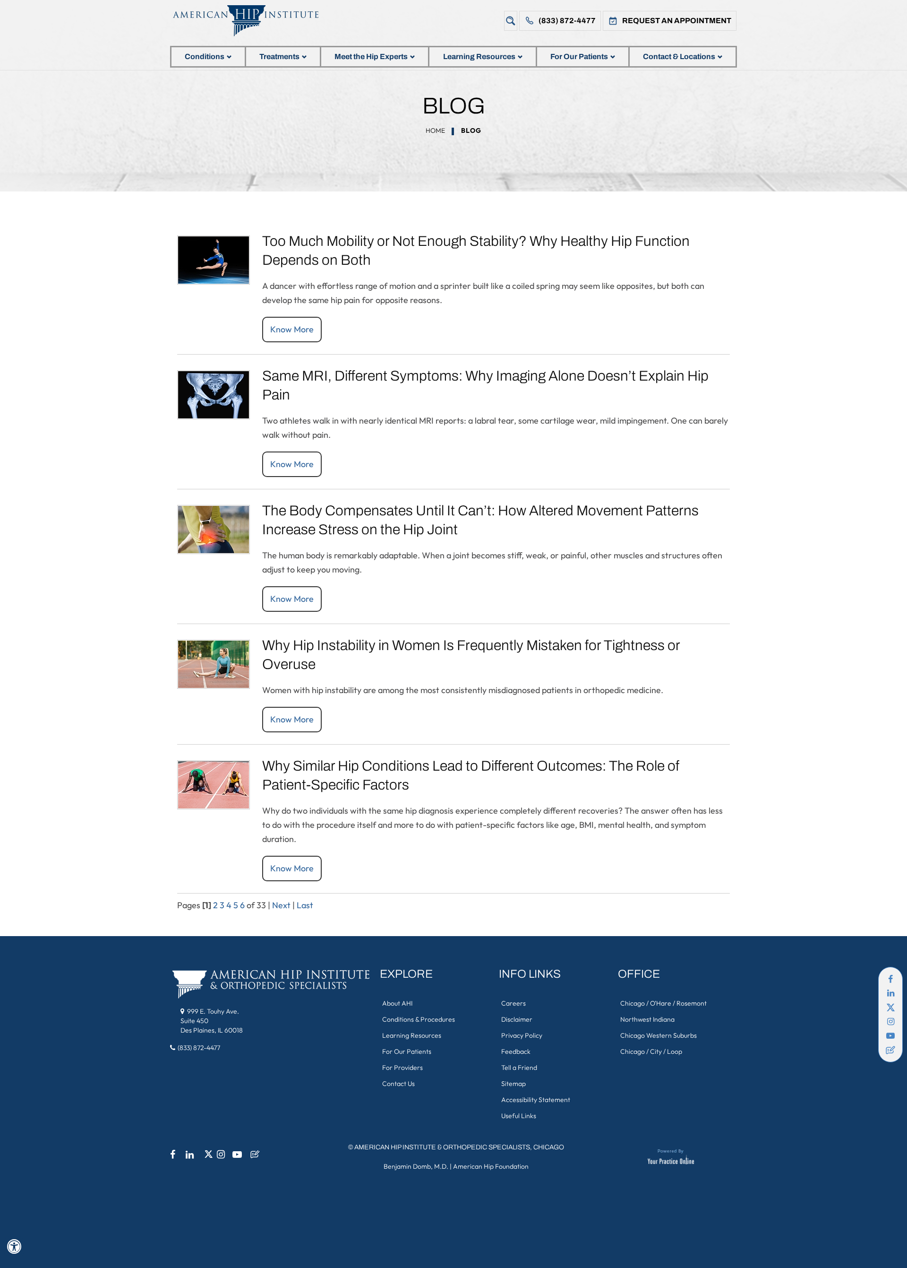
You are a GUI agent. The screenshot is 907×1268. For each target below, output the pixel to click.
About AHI (397, 1003)
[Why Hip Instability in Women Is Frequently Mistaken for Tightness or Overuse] (213, 663)
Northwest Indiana (647, 1019)
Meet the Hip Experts (371, 56)
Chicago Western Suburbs (658, 1035)
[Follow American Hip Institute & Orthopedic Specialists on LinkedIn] (890, 993)
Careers (513, 1003)
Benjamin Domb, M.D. (416, 1166)
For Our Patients (579, 56)
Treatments (279, 56)
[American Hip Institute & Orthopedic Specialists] (252, 20)
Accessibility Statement (535, 1099)
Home (435, 130)
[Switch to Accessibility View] (14, 1247)
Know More (292, 329)
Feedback (516, 1051)
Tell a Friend (519, 1067)
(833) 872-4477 (567, 21)
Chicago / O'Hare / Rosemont (663, 1003)
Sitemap (513, 1083)
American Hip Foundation (491, 1166)
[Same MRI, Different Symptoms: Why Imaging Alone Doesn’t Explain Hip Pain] (213, 393)
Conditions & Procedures (418, 1019)
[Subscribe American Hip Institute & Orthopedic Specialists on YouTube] (890, 1036)
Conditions (204, 56)
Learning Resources (479, 56)
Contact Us (398, 1083)
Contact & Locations (679, 56)
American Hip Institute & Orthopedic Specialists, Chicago (459, 1147)
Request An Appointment (676, 21)
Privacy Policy (521, 1035)
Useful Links (518, 1116)
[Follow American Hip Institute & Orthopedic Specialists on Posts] (890, 1050)
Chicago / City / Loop (651, 1051)
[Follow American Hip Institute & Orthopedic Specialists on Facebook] (890, 979)
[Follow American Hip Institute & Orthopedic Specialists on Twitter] (890, 1007)
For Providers (402, 1067)
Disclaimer (516, 1019)
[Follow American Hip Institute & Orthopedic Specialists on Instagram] (890, 1022)
